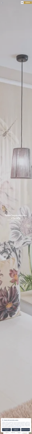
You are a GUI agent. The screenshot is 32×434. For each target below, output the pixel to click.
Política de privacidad (17, 426)
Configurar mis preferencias (16, 429)
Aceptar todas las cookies (25, 429)
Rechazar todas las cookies (6, 429)
